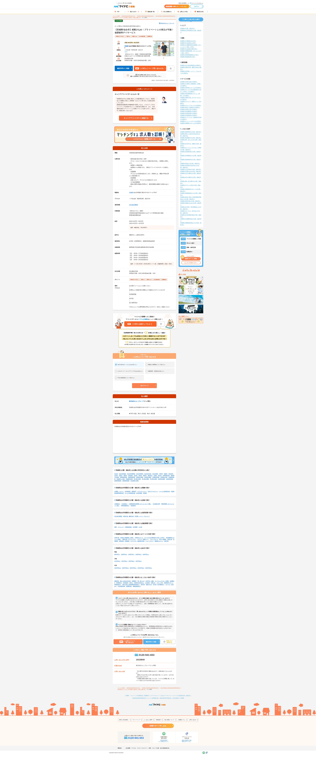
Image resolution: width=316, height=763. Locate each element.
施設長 (188, 695)
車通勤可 (134, 581)
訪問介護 (116, 537)
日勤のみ (153, 582)
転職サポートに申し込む (176, 6)
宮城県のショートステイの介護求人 (190, 121)
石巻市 (161, 473)
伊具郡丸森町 (147, 477)
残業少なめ (149, 584)
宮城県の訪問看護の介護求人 (188, 111)
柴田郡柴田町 (131, 477)
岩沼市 (135, 475)
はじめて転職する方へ (191, 262)
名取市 (120, 475)
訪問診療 (121, 541)
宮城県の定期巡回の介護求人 (188, 115)
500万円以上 (148, 568)
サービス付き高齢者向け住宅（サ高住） (154, 537)
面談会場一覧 (151, 11)
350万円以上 (133, 568)
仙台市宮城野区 (131, 473)
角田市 (125, 475)
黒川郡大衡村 (153, 479)
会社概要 (128, 748)
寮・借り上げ (141, 581)
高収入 (131, 582)
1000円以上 (124, 554)
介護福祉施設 (128, 527)
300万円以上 (125, 568)
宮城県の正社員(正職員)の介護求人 (190, 65)
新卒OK (143, 584)
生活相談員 (128, 491)
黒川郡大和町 (137, 479)
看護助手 (134, 491)
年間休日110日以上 (139, 582)
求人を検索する (167, 11)
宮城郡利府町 (129, 479)
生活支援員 (139, 493)
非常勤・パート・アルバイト (142, 516)
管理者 (145, 493)
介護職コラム (181, 719)
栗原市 (145, 475)
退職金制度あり (137, 586)
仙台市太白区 (147, 473)
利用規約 (158, 719)
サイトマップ (136, 719)
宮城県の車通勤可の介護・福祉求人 (190, 137)
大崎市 (155, 475)
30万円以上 (139, 561)
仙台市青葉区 (122, 473)
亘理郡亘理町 (155, 477)
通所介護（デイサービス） (129, 539)
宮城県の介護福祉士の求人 (188, 41)
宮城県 (126, 46)
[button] (144, 385)
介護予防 (166, 541)
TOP (118, 11)
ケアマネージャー (142, 491)
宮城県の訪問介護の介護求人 (188, 81)
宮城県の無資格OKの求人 (187, 57)
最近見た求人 (200, 11)
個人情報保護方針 (164, 748)
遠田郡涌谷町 (117, 480)
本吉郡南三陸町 (135, 480)
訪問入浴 (169, 539)
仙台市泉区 (155, 473)
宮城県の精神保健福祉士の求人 (189, 55)
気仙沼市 (171, 473)
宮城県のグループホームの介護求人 (190, 105)
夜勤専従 (116, 581)
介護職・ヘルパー (119, 491)
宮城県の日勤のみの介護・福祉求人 (190, 171)
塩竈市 (165, 473)
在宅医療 (135, 527)
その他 (140, 527)
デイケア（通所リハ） (143, 539)
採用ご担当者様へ (124, 719)
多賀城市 (130, 475)
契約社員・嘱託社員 (128, 516)
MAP (126, 51)
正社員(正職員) (133, 204)
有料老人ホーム (139, 537)
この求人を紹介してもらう (140, 324)
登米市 (140, 475)
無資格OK (133, 505)
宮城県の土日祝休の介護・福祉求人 (190, 169)
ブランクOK (160, 582)
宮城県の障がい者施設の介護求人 (190, 107)
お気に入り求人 (184, 11)
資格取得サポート (168, 582)
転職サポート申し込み (158, 726)
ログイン (196, 6)
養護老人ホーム (159, 541)
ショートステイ (149, 541)
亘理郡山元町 (163, 477)
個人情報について (169, 719)
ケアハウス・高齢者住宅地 (137, 541)
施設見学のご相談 (123, 68)
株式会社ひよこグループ (167, 23)
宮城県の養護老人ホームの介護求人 (190, 123)
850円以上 (117, 554)
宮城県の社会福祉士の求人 (188, 43)
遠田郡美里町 (125, 480)
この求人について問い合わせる (150, 68)
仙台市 (116, 473)
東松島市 (150, 475)
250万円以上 (117, 568)
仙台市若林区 (139, 473)
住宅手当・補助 (150, 581)
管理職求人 (119, 582)
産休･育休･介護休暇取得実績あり (131, 584)
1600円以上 (146, 554)
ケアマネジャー (155, 695)
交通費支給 (129, 586)
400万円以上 (141, 568)
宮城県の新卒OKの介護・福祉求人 (190, 201)
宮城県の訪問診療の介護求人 (188, 113)
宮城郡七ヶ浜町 (121, 479)
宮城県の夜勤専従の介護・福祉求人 (190, 132)
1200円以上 (131, 554)
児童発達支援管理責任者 (139, 698)
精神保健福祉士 (125, 505)
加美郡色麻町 (161, 479)
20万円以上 (124, 561)
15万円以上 (117, 561)
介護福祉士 (117, 504)
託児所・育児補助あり (158, 584)
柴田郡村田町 (123, 477)
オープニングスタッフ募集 (162, 581)
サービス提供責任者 (164, 491)
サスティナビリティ (142, 748)
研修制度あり (117, 584)
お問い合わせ (192, 719)
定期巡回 (127, 541)
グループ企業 (155, 748)
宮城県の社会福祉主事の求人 (188, 49)
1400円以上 (138, 554)
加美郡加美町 (169, 479)
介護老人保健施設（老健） (127, 537)
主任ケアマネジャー (153, 491)
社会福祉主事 (156, 504)
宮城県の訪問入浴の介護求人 (188, 109)
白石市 (116, 475)
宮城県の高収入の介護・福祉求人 (190, 163)
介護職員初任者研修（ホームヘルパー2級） (140, 504)
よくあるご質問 (148, 719)
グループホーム (154, 539)
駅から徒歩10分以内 (125, 581)
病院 (115, 527)
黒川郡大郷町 (145, 479)
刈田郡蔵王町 (166, 475)
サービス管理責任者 (130, 493)
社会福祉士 (124, 504)
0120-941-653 (146, 655)
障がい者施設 (162, 539)
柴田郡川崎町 (139, 477)
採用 (150, 748)
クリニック (121, 527)
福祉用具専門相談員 (165, 698)
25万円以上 (131, 561)
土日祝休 (147, 582)
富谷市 (160, 475)
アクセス (133, 748)
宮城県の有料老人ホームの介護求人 (190, 87)
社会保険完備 (121, 586)
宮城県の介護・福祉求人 (187, 28)
